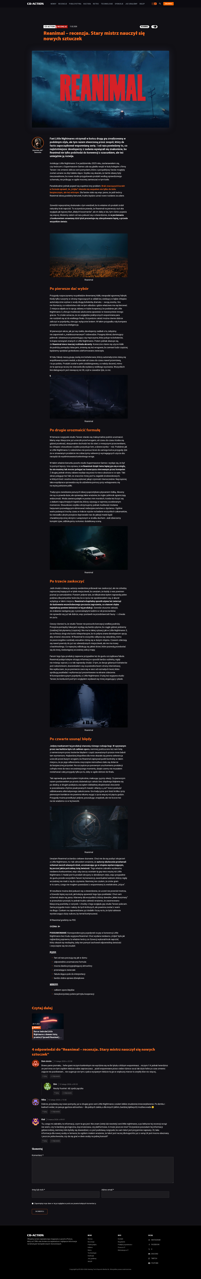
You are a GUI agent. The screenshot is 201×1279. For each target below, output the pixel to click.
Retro (96, 4)
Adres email (108, 1189)
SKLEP (142, 4)
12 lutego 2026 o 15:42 (57, 1100)
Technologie (107, 4)
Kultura (87, 4)
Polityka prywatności (125, 1244)
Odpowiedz (56, 1076)
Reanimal (144, 27)
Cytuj (45, 1076)
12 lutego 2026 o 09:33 (68, 1084)
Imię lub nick (38, 1189)
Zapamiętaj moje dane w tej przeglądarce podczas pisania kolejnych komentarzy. (65, 1203)
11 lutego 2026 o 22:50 (63, 1061)
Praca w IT (121, 1247)
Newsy (53, 4)
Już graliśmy (131, 4)
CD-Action (49, 27)
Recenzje (62, 4)
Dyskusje (119, 4)
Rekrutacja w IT (123, 1250)
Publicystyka (75, 4)
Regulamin (121, 1242)
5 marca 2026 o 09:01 (56, 1120)
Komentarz (38, 1155)
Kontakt (120, 1239)
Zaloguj (168, 4)
